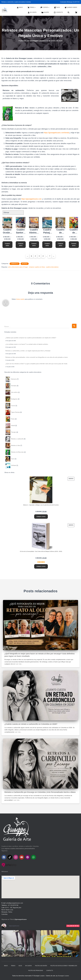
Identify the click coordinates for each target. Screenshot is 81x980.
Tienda (32, 7)
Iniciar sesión (20, 299)
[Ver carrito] (76, 12)
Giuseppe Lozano (63, 975)
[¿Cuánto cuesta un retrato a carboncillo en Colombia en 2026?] (40, 695)
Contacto (59, 12)
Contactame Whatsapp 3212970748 (70, 2)
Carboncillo (14, 263)
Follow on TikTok (73, 926)
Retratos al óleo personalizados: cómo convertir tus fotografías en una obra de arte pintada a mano (36, 357)
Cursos (45, 7)
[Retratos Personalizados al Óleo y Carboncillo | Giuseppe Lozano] (4, 9)
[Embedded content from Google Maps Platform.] (40, 887)
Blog (58, 7)
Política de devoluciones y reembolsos (63, 965)
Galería (46, 12)
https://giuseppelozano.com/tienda (56, 133)
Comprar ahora (7, 244)
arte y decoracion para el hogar (18, 267)
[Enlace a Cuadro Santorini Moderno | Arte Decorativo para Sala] (20, 222)
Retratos (24, 263)
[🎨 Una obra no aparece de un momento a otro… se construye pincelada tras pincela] (60, 943)
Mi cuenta (33, 12)
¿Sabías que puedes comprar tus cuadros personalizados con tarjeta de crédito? (30, 337)
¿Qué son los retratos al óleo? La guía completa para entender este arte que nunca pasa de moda (36, 363)
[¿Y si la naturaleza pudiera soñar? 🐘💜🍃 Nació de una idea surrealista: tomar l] (20, 943)
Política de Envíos (41, 965)
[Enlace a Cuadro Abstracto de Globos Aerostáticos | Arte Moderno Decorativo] (34, 222)
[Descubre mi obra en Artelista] (8, 865)
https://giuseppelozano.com (31, 199)
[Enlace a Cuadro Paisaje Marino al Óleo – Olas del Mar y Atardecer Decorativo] (47, 222)
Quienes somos (72, 7)
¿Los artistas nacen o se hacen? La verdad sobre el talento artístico (26, 344)
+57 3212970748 (13, 905)
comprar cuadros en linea (37, 267)
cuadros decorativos (52, 267)
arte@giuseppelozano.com (14, 903)
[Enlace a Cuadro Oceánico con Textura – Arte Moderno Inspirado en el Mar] (7, 222)
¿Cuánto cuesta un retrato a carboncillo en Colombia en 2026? (30, 724)
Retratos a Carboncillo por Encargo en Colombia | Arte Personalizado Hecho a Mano (40, 792)
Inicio (21, 7)
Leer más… (19, 664)
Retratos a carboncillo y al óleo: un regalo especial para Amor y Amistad (27, 350)
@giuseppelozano (20, 919)
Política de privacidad (35, 970)
